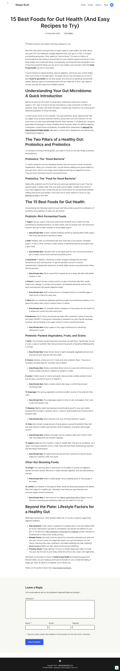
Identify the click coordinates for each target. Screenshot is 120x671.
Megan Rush (22, 4)
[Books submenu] (101, 4)
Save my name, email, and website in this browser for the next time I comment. (59, 634)
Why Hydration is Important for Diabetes (62, 532)
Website (75, 623)
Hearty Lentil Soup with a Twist (72, 498)
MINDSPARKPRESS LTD (65, 665)
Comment (29, 599)
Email (51, 623)
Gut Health (68, 33)
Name (28, 623)
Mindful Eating (34, 546)
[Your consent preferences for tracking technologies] (116, 667)
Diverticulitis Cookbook (62, 568)
